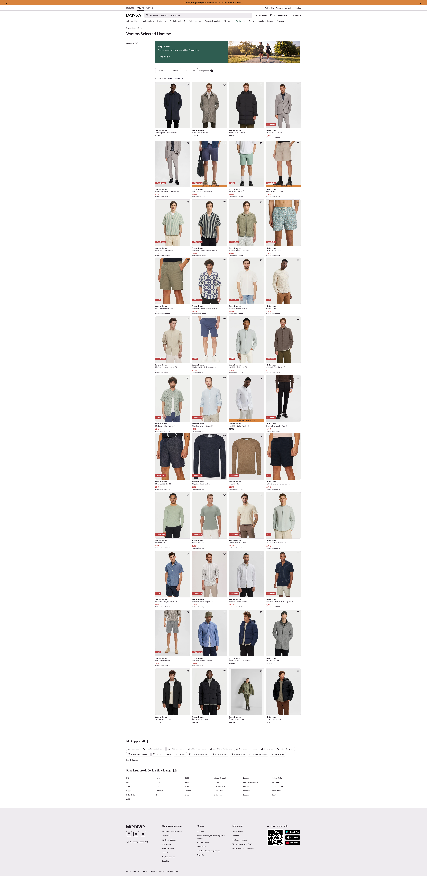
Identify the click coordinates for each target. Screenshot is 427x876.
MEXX (128, 778)
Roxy (157, 795)
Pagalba (298, 8)
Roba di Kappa (132, 795)
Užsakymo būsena (169, 840)
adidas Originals (220, 778)
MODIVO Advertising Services (213, 851)
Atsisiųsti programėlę (285, 8)
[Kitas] (420, 2)
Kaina (192, 71)
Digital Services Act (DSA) (242, 844)
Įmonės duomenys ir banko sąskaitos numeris (211, 837)
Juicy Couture (277, 786)
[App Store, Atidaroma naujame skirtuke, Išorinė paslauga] (292, 837)
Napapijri (159, 790)
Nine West (276, 790)
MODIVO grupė (213, 842)
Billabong (246, 786)
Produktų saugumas (239, 840)
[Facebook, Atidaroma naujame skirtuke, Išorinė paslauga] (143, 833)
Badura (246, 795)
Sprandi (188, 790)
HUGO (187, 786)
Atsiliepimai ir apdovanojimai (243, 848)
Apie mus (200, 831)
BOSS (187, 778)
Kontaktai (165, 861)
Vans (128, 786)
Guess (158, 782)
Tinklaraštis (270, 8)
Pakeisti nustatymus (157, 871)
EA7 (274, 795)
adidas (128, 799)
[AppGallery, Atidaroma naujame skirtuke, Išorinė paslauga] (292, 843)
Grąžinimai (166, 836)
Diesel (187, 795)
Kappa (128, 790)
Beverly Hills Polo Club (252, 782)
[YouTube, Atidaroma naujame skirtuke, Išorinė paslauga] (136, 833)
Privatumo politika (172, 871)
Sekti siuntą (166, 844)
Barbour (246, 790)
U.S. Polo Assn (219, 786)
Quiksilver (218, 795)
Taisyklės (211, 855)
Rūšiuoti (160, 71)
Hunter (158, 778)
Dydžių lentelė (237, 831)
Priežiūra (235, 836)
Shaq (187, 782)
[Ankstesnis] (6, 2)
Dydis (175, 71)
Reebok (217, 782)
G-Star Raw (218, 790)
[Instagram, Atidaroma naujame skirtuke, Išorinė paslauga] (129, 833)
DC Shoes (276, 782)
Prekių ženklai (205, 71)
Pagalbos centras (168, 857)
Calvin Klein (277, 778)
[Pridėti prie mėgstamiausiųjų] (187, 84)
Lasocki (246, 778)
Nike (128, 782)
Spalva (184, 71)
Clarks (158, 786)
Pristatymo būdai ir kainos (172, 831)
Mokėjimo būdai (168, 848)
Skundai (165, 852)
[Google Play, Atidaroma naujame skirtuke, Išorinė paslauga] (292, 832)
